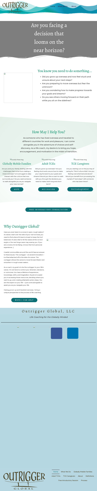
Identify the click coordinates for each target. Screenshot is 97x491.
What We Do (63, 6)
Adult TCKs (56, 476)
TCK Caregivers (69, 476)
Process (84, 480)
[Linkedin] (72, 333)
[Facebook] (56, 333)
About (73, 6)
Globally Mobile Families (83, 472)
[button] (16, 189)
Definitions (90, 476)
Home (52, 6)
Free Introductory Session (68, 480)
